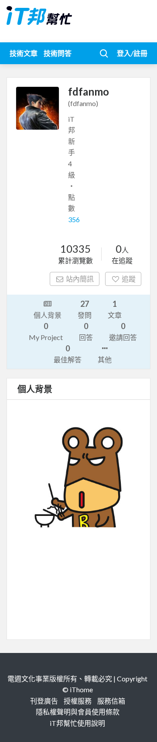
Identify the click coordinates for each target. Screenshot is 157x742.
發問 (85, 309)
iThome (81, 689)
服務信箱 (111, 701)
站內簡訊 (80, 279)
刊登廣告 (44, 701)
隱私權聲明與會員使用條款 (77, 712)
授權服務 (78, 701)
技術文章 (24, 53)
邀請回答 (123, 331)
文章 (115, 309)
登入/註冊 (132, 53)
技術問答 (58, 53)
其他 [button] (105, 359)
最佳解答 (68, 354)
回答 (86, 331)
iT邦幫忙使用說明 (77, 723)
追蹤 (129, 279)
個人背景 (47, 315)
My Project (46, 331)
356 (74, 219)
